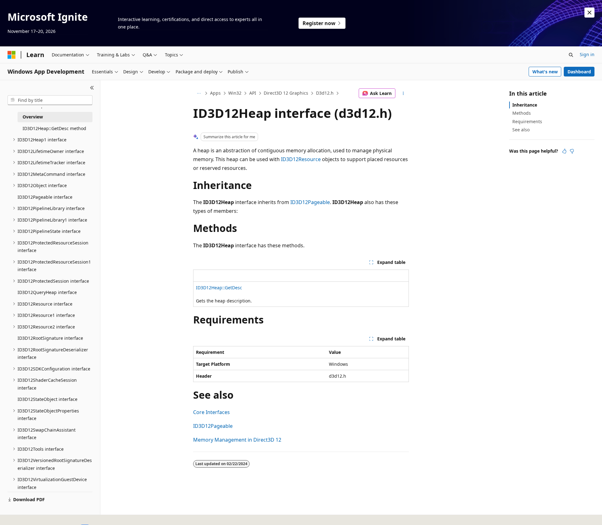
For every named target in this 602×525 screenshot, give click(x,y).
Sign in (587, 54)
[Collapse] (92, 88)
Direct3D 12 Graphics (286, 93)
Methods (521, 113)
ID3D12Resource (301, 159)
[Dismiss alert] (589, 13)
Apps (215, 93)
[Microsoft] (12, 55)
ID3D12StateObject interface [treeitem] (47, 399)
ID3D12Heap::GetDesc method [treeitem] (54, 128)
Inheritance (524, 105)
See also (521, 130)
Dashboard (579, 72)
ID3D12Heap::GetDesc (219, 288)
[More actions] (403, 93)
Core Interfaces (211, 412)
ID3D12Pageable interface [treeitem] (45, 197)
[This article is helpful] (564, 151)
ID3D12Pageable (310, 202)
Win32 (234, 93)
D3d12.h (325, 93)
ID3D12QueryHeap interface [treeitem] (47, 292)
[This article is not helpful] (572, 151)
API (252, 93)
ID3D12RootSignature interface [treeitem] (50, 338)
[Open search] (571, 54)
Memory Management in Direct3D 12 (237, 439)
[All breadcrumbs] (198, 93)
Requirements (527, 121)
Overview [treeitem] (33, 117)
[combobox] (50, 100)
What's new (545, 72)
